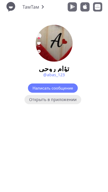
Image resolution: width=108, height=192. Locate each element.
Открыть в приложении (53, 99)
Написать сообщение (53, 88)
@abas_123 (54, 74)
